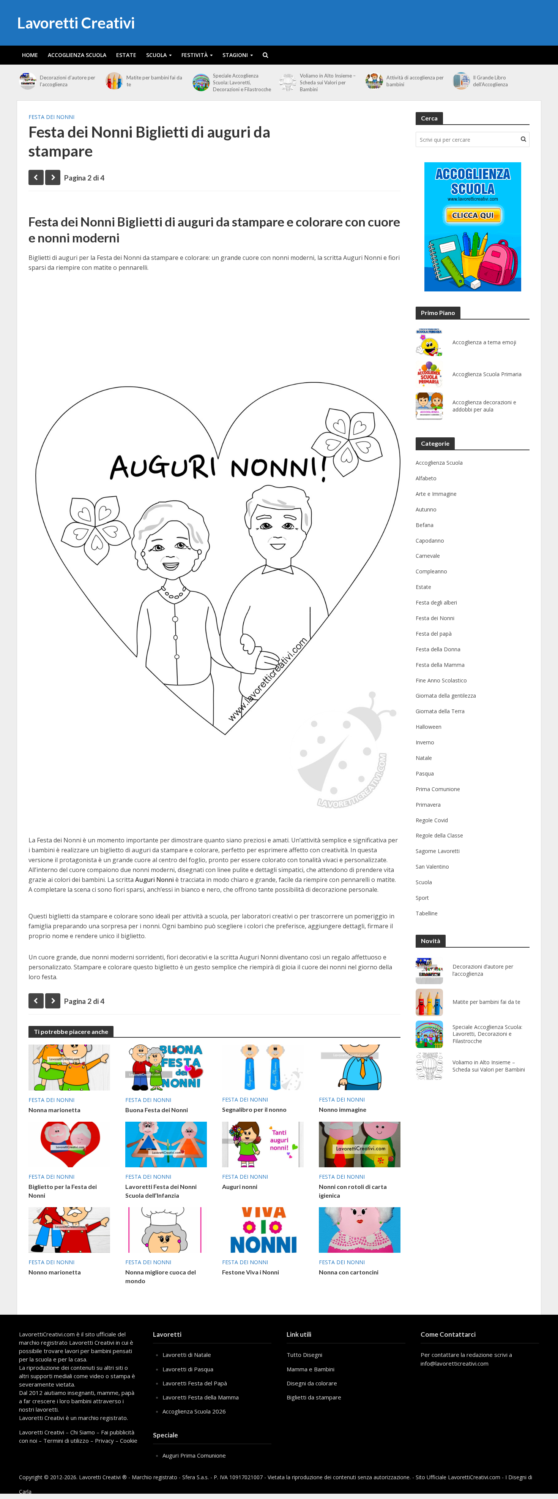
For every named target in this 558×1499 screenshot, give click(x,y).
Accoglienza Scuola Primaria (487, 374)
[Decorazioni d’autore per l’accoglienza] (27, 81)
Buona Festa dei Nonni (156, 1109)
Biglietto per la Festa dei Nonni (62, 1191)
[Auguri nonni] (263, 1144)
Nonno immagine (342, 1109)
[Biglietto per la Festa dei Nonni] (69, 1144)
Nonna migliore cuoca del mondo (160, 1276)
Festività (194, 55)
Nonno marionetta (54, 1272)
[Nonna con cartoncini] (359, 1229)
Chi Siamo (82, 1432)
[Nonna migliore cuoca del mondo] (166, 1229)
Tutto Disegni (304, 1354)
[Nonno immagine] (359, 1066)
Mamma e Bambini (310, 1369)
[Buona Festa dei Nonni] (166, 1067)
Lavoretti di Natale (186, 1354)
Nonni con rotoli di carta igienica (353, 1191)
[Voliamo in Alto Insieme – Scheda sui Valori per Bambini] (287, 82)
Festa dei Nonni (51, 116)
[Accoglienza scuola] (472, 226)
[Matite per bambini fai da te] (114, 81)
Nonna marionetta (54, 1109)
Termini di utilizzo (66, 1440)
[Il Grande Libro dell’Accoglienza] (461, 81)
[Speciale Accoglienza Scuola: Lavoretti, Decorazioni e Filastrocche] (201, 82)
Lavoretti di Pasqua (187, 1369)
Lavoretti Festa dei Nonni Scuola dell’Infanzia (161, 1191)
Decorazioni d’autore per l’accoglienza (67, 80)
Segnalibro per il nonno (254, 1109)
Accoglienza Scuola (77, 55)
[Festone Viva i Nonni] (263, 1229)
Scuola (156, 55)
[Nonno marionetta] (69, 1229)
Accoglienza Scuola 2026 (194, 1411)
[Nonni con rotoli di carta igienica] (359, 1144)
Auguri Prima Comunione (194, 1455)
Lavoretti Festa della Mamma (200, 1397)
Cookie (128, 1440)
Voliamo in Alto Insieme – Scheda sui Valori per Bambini (328, 82)
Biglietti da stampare (314, 1397)
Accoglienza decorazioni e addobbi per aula (484, 406)
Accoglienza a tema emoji (484, 342)
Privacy (104, 1440)
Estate (126, 55)
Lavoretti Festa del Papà (194, 1383)
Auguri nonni (239, 1186)
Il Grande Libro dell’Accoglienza (490, 80)
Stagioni (235, 55)
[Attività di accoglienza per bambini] (374, 81)
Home (30, 55)
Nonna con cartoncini (348, 1272)
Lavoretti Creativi (76, 23)
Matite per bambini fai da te (154, 80)
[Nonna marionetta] (69, 1067)
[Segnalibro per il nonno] (263, 1066)
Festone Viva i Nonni (250, 1272)
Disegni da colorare (312, 1383)
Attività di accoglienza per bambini (415, 80)
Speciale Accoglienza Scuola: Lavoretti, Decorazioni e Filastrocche (242, 82)
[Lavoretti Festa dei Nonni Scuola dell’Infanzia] (166, 1144)
